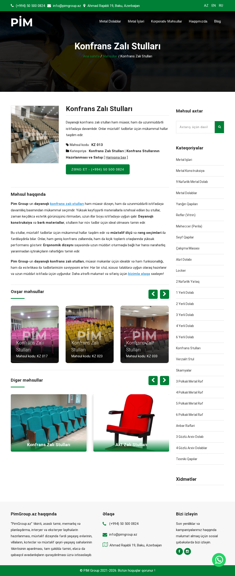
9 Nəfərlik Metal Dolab (192, 182)
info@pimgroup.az (67, 6)
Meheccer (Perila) (189, 226)
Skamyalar (184, 370)
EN (214, 5)
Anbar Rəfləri (185, 426)
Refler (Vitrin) (186, 215)
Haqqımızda (198, 21)
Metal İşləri (136, 21)
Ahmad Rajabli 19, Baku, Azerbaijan (113, 6)
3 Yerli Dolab (185, 315)
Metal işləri (184, 160)
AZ (206, 5)
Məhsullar (110, 56)
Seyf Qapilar (185, 237)
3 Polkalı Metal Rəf (189, 381)
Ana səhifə (91, 56)
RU (221, 5)
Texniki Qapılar (186, 459)
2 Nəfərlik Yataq (187, 281)
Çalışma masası (187, 248)
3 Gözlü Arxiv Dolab (190, 437)
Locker (181, 270)
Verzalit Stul (185, 359)
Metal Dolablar (110, 21)
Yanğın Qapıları (187, 204)
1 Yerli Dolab (185, 292)
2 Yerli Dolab (185, 304)
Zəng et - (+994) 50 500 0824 (97, 169)
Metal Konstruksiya (190, 171)
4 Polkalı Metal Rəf (189, 392)
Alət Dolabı (184, 259)
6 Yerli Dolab (185, 337)
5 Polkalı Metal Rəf (189, 403)
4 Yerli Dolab (185, 326)
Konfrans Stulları (188, 348)
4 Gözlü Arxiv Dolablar (191, 448)
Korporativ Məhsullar (166, 21)
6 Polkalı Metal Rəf (189, 415)
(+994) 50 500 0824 (30, 6)
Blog (217, 21)
